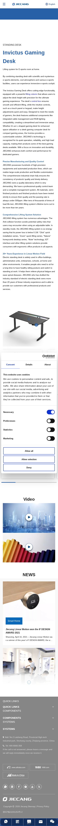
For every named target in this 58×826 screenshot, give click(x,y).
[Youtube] (32, 786)
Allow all (29, 451)
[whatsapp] (5, 786)
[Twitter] (39, 786)
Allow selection (29, 459)
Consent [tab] (10, 364)
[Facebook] (18, 786)
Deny (29, 467)
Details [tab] (29, 364)
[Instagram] (25, 786)
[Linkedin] (12, 786)
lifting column (31, 94)
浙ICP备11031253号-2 (13, 812)
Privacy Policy (43, 806)
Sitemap (31, 806)
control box (36, 101)
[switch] (51, 421)
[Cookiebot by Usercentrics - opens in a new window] (42, 357)
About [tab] (47, 364)
